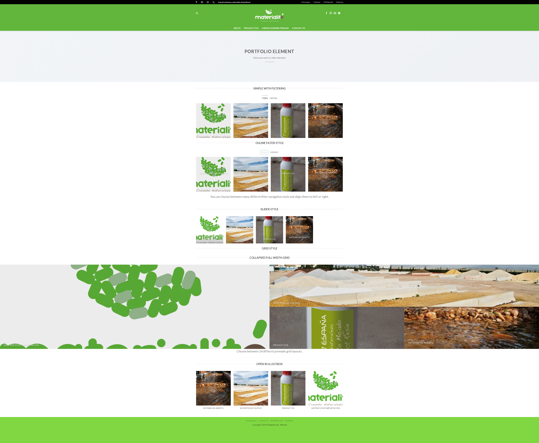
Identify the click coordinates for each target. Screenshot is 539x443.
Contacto (316, 2)
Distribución (328, 2)
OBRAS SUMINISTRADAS (275, 28)
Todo (265, 98)
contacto (298, 28)
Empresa (339, 2)
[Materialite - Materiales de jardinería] (269, 14)
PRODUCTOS (251, 28)
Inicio (237, 28)
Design (273, 98)
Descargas (306, 2)
